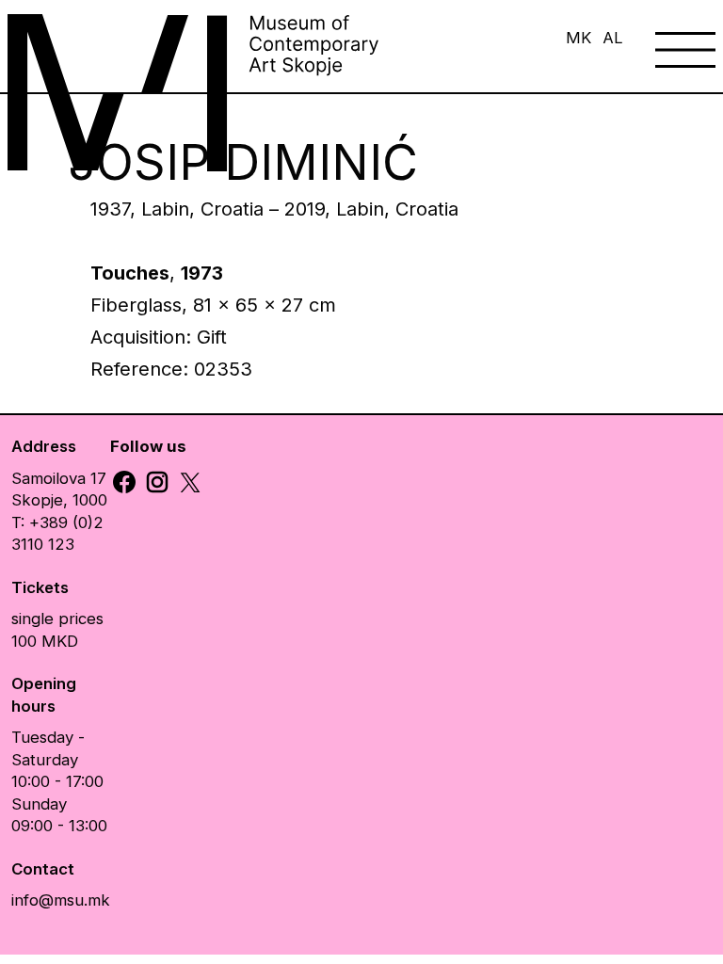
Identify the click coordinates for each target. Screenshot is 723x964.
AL (612, 37)
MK (578, 37)
